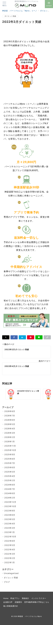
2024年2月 (9, 497)
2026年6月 (9, 420)
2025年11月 (10, 446)
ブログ (7, 582)
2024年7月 (9, 489)
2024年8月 (9, 485)
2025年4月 (9, 476)
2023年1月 (9, 532)
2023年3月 (9, 528)
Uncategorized (11, 573)
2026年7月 (9, 415)
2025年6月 (9, 467)
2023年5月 (9, 519)
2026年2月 (9, 437)
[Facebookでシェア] (14, 337)
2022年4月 (9, 549)
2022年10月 (10, 536)
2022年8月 (9, 541)
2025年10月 (10, 450)
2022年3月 (9, 554)
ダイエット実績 (10, 16)
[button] (47, 337)
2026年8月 (9, 411)
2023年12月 (10, 502)
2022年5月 (9, 545)
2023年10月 (10, 506)
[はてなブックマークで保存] (22, 337)
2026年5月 (9, 424)
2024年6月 (9, 493)
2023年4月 (9, 523)
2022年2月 (9, 558)
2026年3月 (9, 433)
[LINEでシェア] (39, 337)
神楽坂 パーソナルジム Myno (30, 616)
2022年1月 (9, 562)
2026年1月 (9, 441)
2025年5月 (9, 472)
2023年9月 (9, 510)
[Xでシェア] (5, 337)
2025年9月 (9, 454)
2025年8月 (9, 459)
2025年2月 (9, 480)
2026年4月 (9, 428)
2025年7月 (9, 463)
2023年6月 (9, 515)
